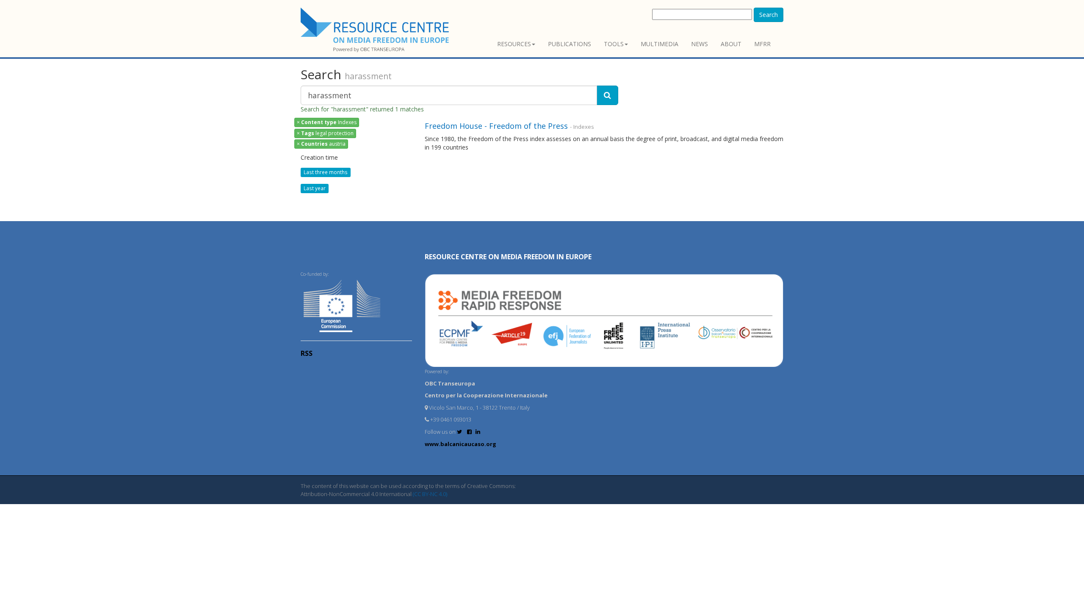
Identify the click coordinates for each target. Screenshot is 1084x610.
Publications (569, 44)
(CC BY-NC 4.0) (430, 494)
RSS (306, 353)
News (699, 44)
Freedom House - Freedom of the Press (496, 126)
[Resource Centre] (376, 30)
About (731, 44)
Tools (614, 44)
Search (768, 15)
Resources (514, 44)
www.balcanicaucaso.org (460, 444)
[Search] (607, 95)
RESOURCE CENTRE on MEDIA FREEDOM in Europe (508, 256)
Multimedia (659, 44)
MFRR (762, 44)
